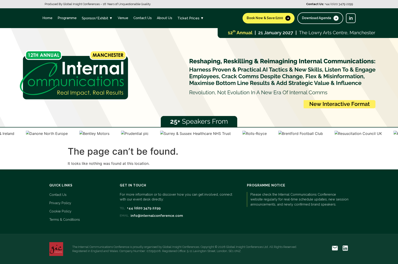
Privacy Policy (60, 203)
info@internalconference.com (151, 216)
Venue (123, 18)
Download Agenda (319, 18)
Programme (67, 18)
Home (47, 18)
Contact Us (142, 18)
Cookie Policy (60, 211)
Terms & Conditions (64, 219)
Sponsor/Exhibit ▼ (97, 18)
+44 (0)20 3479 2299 (140, 208)
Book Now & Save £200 (268, 18)
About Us (164, 18)
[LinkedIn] (345, 249)
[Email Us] (334, 249)
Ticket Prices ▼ (190, 18)
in (351, 18)
